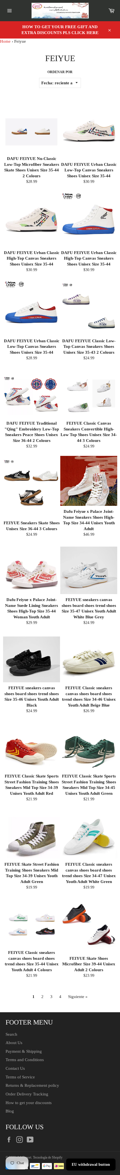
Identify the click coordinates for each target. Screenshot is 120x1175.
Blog (10, 1111)
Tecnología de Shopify (48, 1157)
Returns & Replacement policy (32, 1085)
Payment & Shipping (24, 1051)
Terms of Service (20, 1077)
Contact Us (15, 1068)
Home (5, 41)
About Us (14, 1042)
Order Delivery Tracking (27, 1094)
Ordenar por (60, 72)
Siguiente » (78, 996)
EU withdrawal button (91, 1164)
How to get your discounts (29, 1102)
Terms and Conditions (25, 1059)
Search (11, 1034)
